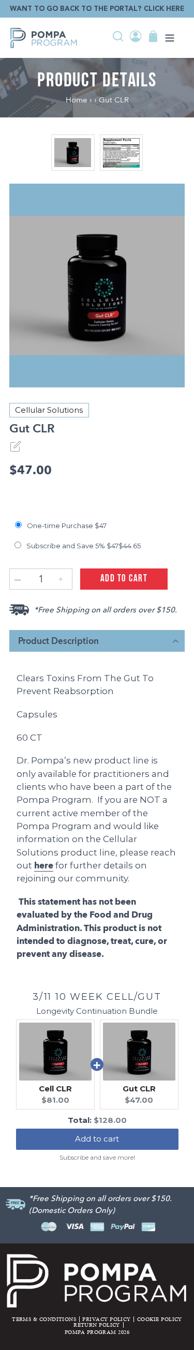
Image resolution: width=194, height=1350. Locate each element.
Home (77, 100)
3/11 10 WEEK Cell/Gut (97, 996)
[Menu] (169, 38)
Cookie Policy (159, 1319)
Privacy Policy (106, 1319)
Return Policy (96, 1325)
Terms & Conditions (44, 1319)
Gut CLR (114, 100)
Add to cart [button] (97, 1139)
